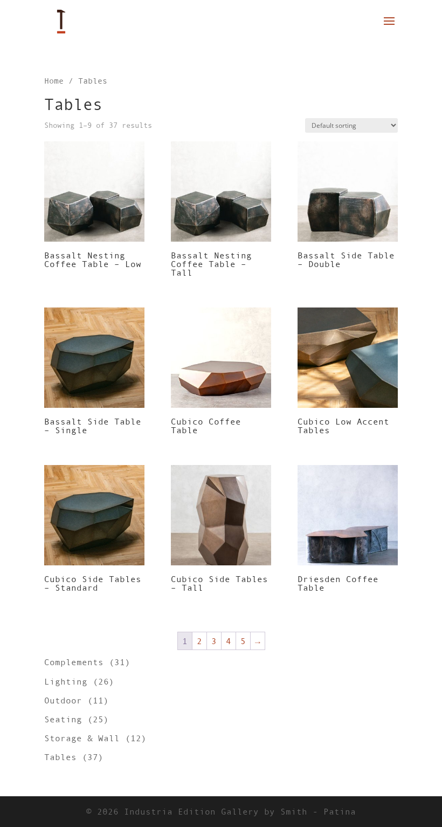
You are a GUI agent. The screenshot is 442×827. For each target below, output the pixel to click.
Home (54, 81)
